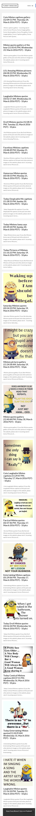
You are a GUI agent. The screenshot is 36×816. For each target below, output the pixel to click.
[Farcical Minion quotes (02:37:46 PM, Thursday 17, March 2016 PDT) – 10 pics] (18, 508)
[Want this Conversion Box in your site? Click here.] (33, 814)
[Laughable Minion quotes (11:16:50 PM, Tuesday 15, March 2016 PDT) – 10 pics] (18, 772)
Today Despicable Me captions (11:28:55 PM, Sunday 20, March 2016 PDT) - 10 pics (17, 201)
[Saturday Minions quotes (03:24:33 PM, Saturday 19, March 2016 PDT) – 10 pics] (18, 288)
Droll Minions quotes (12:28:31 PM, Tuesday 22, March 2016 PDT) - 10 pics (17, 124)
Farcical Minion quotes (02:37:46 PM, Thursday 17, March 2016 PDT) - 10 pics (16, 523)
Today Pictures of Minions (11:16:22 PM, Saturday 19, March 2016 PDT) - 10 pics (15, 252)
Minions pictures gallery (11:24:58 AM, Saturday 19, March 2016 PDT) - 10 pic (16, 364)
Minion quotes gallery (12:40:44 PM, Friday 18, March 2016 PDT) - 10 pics (17, 419)
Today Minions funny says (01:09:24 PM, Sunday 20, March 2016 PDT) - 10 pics (15, 227)
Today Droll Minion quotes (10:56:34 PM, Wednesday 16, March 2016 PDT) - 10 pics (17, 626)
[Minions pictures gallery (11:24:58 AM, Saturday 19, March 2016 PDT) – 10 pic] (18, 344)
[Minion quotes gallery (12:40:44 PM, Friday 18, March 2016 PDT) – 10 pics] (18, 399)
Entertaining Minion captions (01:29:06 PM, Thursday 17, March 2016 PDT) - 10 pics (16, 577)
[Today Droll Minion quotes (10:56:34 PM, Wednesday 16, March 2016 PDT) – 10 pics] (18, 609)
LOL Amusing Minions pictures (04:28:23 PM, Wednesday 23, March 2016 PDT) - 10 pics (17, 73)
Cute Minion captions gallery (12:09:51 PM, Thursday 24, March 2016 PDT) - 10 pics (16, 19)
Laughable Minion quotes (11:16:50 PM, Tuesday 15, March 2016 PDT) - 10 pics (15, 791)
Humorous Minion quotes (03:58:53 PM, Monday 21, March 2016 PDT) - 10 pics (15, 175)
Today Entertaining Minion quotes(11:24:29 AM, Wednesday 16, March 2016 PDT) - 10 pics (16, 734)
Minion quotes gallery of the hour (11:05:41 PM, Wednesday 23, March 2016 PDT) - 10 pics (18, 47)
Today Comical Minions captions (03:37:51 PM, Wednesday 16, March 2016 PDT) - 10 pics (16, 679)
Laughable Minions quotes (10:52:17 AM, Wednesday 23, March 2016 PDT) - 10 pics (17, 99)
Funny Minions (10, 6)
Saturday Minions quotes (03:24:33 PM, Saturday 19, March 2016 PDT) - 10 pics (15, 308)
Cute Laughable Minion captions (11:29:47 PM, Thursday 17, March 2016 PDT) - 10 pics (17, 477)
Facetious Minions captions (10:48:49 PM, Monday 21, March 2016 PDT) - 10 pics (16, 150)
